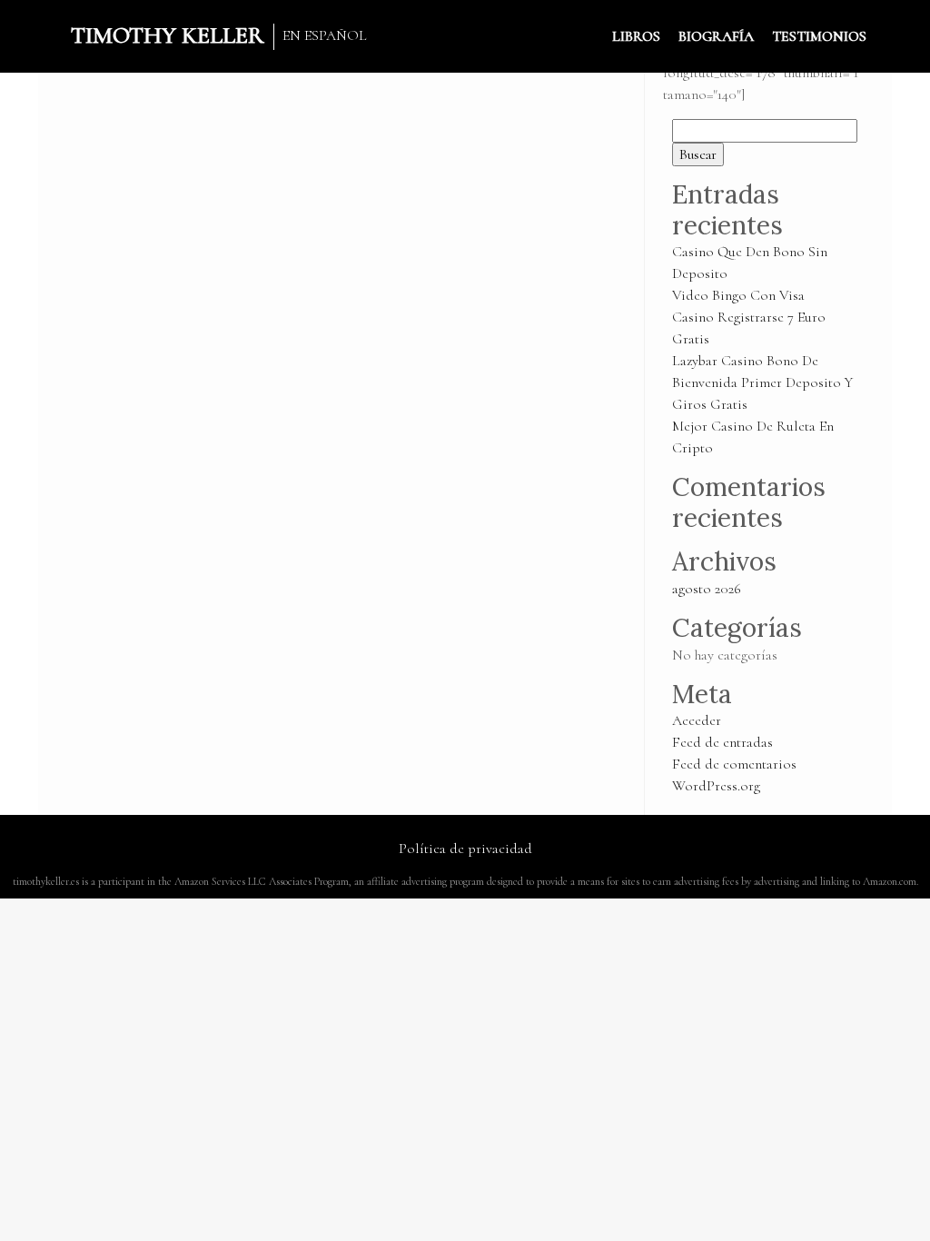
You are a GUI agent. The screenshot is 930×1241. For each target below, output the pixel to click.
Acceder (696, 720)
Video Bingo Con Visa (738, 295)
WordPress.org (716, 786)
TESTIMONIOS (819, 36)
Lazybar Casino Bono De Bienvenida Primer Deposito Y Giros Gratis (762, 382)
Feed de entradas (722, 742)
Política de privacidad (465, 848)
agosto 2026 (706, 589)
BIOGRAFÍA (716, 36)
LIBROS (636, 36)
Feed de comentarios (734, 764)
